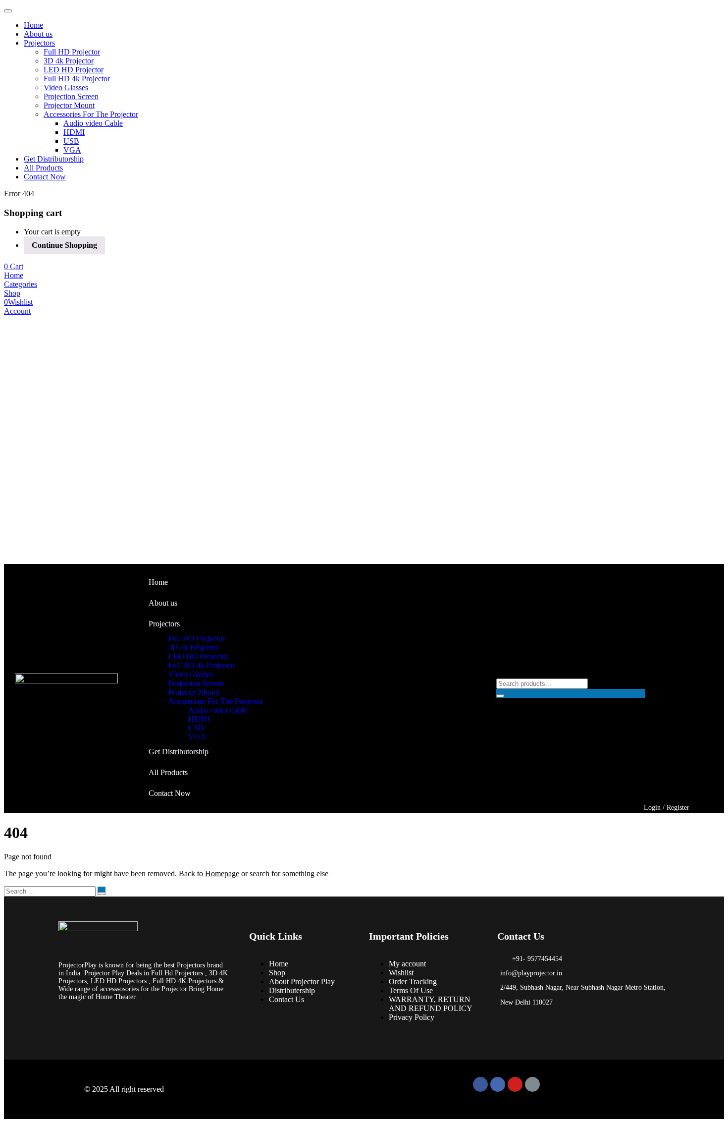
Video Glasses (66, 87)
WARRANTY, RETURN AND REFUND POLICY (430, 1003)
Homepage (222, 873)
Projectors (39, 43)
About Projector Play (302, 981)
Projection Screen (71, 96)
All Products (43, 168)
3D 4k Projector (69, 60)
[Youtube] (515, 1084)
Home (33, 25)
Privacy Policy (411, 1017)
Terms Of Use (411, 990)
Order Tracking (413, 981)
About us (38, 34)
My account (407, 963)
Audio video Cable (93, 123)
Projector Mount (69, 105)
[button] (13, 266)
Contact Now (45, 176)
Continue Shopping (64, 245)
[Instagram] (497, 1084)
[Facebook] (480, 1084)
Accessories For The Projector (91, 114)
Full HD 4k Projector (77, 78)
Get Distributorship (54, 159)
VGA (72, 150)
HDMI (74, 132)
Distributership (292, 990)
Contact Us (286, 999)
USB (71, 141)
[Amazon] (532, 1084)
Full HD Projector (72, 52)
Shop (277, 972)
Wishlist (401, 972)
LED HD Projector (74, 69)
